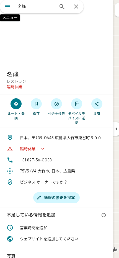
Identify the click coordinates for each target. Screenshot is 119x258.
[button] (56, 148)
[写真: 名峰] (56, 33)
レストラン (16, 81)
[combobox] (36, 6)
